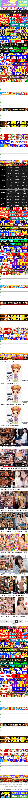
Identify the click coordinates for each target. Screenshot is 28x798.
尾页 (14, 623)
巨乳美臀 (24, 173)
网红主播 (17, 167)
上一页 (6, 621)
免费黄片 (24, 196)
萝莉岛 (24, 193)
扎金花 (17, 188)
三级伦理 (9, 173)
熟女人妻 (17, 196)
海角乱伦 (17, 199)
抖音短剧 (9, 191)
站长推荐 (3, 180)
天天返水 (24, 188)
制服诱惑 (24, 199)
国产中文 (9, 202)
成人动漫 (24, 170)
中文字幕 (17, 173)
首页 (2, 621)
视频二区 (3, 175)
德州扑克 (24, 185)
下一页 (20, 621)
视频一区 (3, 169)
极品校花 (9, 205)
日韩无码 (24, 205)
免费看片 (3, 204)
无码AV (3, 192)
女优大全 (17, 193)
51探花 (24, 191)
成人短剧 (24, 202)
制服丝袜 (17, 176)
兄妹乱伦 (17, 202)
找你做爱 (24, 179)
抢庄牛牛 (17, 185)
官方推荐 (3, 186)
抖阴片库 (3, 198)
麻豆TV (17, 191)
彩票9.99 (9, 188)
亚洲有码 (9, 170)
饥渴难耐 (17, 179)
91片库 (9, 193)
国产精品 (9, 167)
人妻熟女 (9, 176)
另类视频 (24, 176)
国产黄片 (9, 196)
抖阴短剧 (17, 205)
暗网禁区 (9, 199)
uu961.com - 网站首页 (13, 12)
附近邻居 (9, 179)
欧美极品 (17, 170)
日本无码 (24, 167)
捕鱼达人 (9, 185)
